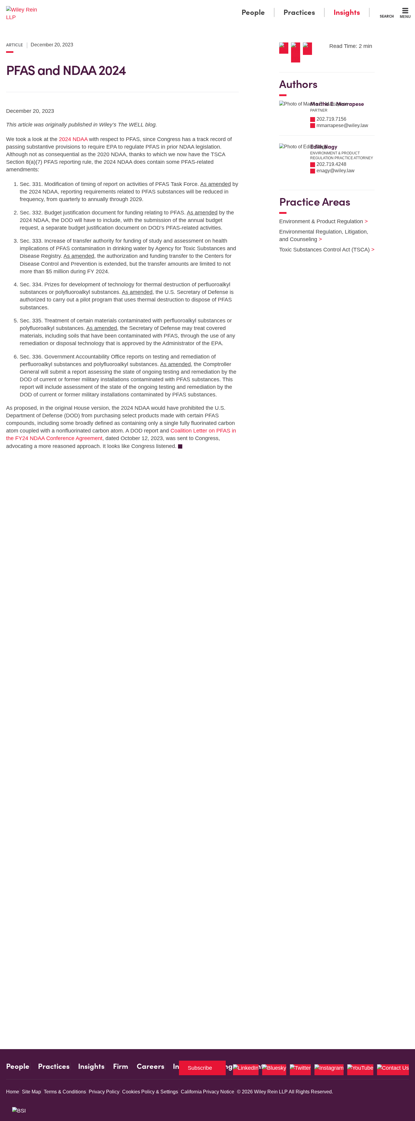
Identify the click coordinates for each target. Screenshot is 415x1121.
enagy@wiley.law (336, 170)
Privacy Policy (104, 1091)
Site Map (31, 1091)
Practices (299, 12)
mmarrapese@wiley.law (342, 125)
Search (387, 16)
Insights (347, 12)
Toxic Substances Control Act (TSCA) (323, 250)
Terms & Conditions (65, 1091)
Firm (120, 1066)
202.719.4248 (331, 164)
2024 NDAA (73, 139)
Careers (150, 1066)
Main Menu (189, 7)
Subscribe (200, 1068)
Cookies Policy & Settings (150, 1091)
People (253, 12)
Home (12, 1091)
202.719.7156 (331, 119)
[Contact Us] (393, 1069)
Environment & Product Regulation (319, 221)
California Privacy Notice (207, 1091)
